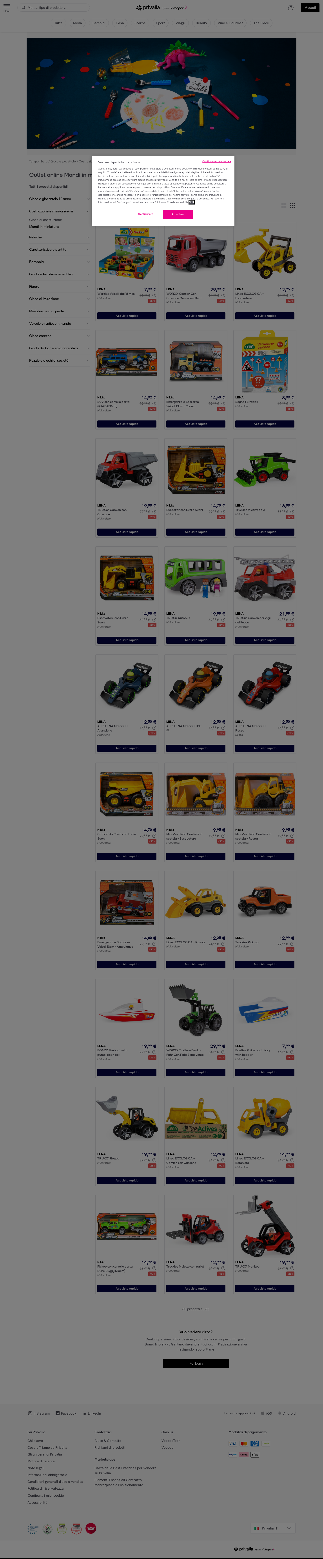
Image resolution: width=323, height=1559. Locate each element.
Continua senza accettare (216, 161)
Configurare (145, 214)
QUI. (191, 202)
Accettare (178, 214)
